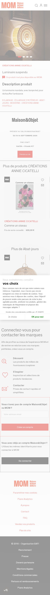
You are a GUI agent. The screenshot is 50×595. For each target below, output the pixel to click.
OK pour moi (37, 317)
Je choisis (12, 317)
